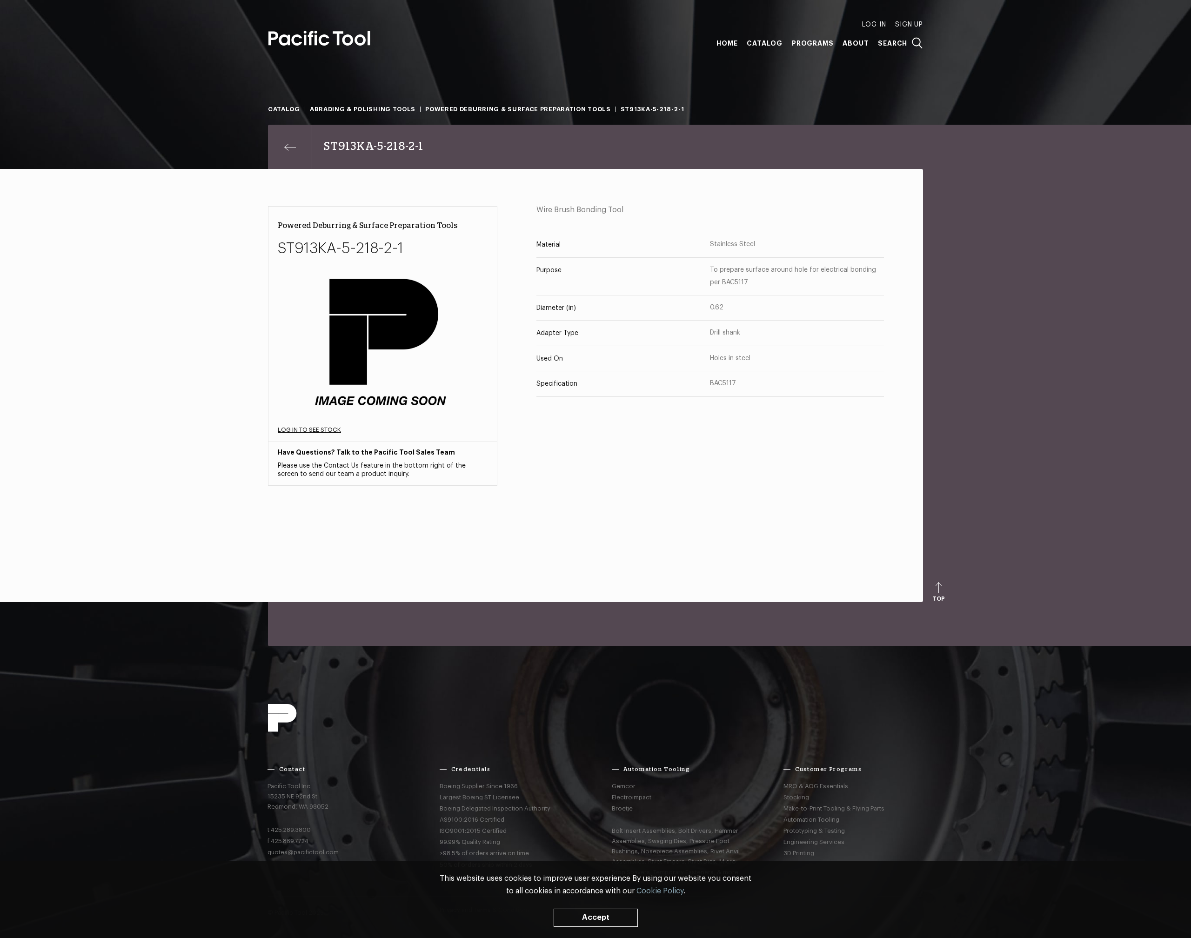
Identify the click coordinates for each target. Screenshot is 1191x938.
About (856, 43)
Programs (812, 43)
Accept (595, 917)
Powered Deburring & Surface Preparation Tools (518, 109)
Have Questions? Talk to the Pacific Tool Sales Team (366, 452)
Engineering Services (813, 842)
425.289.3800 (291, 830)
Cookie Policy (659, 891)
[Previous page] (290, 147)
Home (726, 43)
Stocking (796, 797)
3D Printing (798, 853)
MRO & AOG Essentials (815, 786)
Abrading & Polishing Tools (362, 109)
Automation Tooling (811, 820)
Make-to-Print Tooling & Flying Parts (833, 808)
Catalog (765, 43)
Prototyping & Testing (814, 831)
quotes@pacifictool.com (303, 852)
